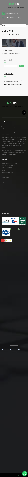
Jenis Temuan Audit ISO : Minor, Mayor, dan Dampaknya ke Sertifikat (13, 80)
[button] (24, 473)
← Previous (4, 38)
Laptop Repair (19, 475)
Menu (3, 25)
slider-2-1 (17, 34)
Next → (24, 38)
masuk (9, 53)
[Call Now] (3, 240)
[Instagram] (24, 112)
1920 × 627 (11, 34)
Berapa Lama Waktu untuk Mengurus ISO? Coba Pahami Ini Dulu (13, 85)
